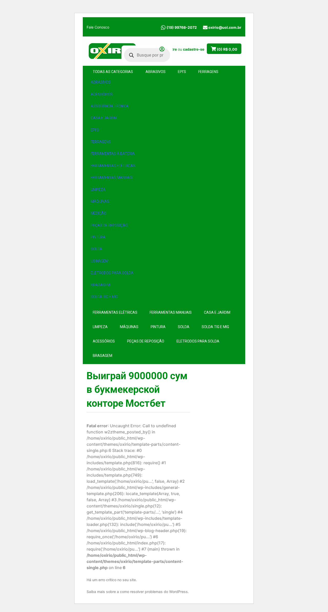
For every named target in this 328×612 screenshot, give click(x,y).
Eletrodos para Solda (112, 273)
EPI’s (95, 130)
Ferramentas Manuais (112, 177)
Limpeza (98, 190)
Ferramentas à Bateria (113, 154)
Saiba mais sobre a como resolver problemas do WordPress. (138, 591)
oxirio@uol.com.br (224, 27)
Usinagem (99, 261)
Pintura (98, 237)
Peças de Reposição (109, 225)
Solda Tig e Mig (104, 297)
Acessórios (102, 94)
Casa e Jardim (104, 118)
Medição (98, 213)
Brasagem (100, 285)
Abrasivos (101, 82)
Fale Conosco (98, 27)
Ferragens (101, 142)
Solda (96, 249)
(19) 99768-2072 (182, 27)
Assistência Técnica (110, 106)
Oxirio (112, 50)
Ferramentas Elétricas (113, 166)
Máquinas (100, 201)
